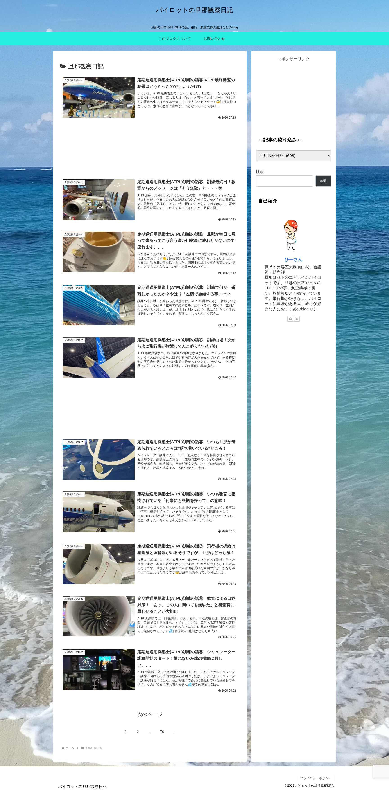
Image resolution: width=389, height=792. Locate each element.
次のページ (150, 714)
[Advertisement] (150, 149)
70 (162, 732)
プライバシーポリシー (316, 778)
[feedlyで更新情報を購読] (290, 319)
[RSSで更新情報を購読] (297, 319)
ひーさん (294, 259)
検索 (260, 171)
